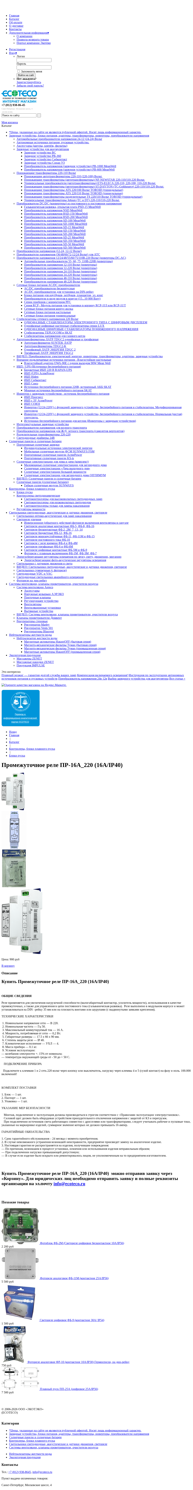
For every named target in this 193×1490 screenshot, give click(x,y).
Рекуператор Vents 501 (38, 628)
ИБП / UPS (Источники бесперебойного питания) (49, 366)
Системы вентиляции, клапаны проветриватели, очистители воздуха (53, 583)
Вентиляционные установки (42, 607)
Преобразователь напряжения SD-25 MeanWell (54, 237)
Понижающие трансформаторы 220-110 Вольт (46, 173)
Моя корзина (10, 122)
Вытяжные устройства (38, 611)
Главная (14, 15)
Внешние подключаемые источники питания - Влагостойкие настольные (64, 359)
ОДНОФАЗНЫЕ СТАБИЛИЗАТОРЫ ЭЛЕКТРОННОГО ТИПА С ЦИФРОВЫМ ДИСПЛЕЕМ (85, 322)
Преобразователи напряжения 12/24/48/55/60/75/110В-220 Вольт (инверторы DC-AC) (71, 257)
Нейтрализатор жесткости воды (37, 638)
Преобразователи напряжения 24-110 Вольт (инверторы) (60, 271)
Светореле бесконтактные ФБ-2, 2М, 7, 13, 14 (53, 529)
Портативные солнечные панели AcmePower (53, 454)
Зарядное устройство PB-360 (42, 156)
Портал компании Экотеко (34, 43)
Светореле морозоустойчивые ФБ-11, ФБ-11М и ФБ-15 (59, 536)
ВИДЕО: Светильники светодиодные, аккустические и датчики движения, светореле (72, 566)
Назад (13, 731)
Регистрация (17, 49)
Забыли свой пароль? (30, 85)
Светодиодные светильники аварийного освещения (50, 577)
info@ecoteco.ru (69, 1183)
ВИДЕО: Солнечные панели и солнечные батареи (49, 478)
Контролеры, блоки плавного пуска (32, 488)
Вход (13, 53)
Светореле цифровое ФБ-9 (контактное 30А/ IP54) (72, 1320)
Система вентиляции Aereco (35, 587)
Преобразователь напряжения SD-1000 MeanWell (55, 223)
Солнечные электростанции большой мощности (55, 471)
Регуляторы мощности (31, 509)
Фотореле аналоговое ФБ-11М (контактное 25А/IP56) (74, 1278)
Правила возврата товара (33, 39)
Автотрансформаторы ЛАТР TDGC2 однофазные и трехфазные (58, 339)
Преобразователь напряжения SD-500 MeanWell (55, 247)
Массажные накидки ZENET (35, 662)
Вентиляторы (32, 604)
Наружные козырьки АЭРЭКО (44, 594)
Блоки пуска (25, 492)
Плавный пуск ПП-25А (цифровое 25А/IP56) (69, 1389)
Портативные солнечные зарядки (38, 444)
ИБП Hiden (31, 376)
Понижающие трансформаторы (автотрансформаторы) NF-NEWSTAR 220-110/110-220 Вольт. (84, 179)
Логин (21, 56)
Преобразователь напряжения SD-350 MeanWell (55, 240)
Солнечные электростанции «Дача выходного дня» (57, 468)
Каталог (14, 19)
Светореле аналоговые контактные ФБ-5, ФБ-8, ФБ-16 (59, 526)
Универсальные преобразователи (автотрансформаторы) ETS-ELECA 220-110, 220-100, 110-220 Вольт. (90, 183)
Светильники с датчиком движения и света (44, 563)
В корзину (8, 965)
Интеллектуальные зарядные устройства (43, 424)
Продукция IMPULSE (31, 665)
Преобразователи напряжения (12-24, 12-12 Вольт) (49, 251)
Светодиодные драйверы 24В (36, 437)
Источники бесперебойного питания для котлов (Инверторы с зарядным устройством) (80, 420)
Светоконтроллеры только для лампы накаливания (57, 505)
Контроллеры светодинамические (38, 495)
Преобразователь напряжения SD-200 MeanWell (55, 234)
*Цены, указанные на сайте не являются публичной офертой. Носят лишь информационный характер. (75, 132)
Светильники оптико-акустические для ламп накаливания (54, 516)
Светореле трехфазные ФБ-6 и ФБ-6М (48, 546)
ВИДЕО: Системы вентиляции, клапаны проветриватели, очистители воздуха (67, 614)
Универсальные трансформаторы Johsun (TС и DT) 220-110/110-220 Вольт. (72, 200)
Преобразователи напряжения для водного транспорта (52, 427)
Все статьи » (177, 678)
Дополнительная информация (29, 32)
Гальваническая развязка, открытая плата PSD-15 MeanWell (62, 206)
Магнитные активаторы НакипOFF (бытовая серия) (57, 641)
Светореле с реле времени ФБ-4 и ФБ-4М (50, 543)
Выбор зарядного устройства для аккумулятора (138, 678)
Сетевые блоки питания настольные (47, 312)
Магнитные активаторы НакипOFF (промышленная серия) (62, 651)
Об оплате (15, 22)
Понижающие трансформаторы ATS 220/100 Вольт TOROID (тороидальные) (73, 190)
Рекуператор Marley (37, 624)
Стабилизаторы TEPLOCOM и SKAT (48, 332)
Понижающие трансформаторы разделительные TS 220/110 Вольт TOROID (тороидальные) (83, 196)
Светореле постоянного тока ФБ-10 (47, 539)
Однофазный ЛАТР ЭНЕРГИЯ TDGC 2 (50, 349)
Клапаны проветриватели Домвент (39, 617)
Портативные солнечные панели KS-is (49, 458)
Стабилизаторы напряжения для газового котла (54, 336)
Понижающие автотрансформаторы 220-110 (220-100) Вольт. (63, 176)
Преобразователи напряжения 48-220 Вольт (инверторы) (60, 281)
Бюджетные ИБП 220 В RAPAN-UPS (48, 370)
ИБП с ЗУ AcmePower (38, 400)
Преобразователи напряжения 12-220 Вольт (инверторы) (60, 268)
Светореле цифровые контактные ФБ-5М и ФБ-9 (55, 550)
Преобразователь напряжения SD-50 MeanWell (54, 244)
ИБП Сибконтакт (35, 380)
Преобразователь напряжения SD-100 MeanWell (55, 220)
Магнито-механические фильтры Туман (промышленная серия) (65, 648)
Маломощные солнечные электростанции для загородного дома (65, 465)
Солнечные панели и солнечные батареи (35, 441)
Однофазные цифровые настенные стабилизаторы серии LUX (64, 325)
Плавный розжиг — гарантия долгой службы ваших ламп (39, 675)
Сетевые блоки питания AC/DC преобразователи (48, 285)
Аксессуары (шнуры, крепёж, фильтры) (42, 145)
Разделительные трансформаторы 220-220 (43, 434)
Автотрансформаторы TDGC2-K (45, 346)
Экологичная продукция (25, 655)
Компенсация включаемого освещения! (102, 675)
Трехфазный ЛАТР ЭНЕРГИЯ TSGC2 (48, 353)
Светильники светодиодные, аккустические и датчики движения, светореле (58, 512)
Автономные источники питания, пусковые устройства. (53, 142)
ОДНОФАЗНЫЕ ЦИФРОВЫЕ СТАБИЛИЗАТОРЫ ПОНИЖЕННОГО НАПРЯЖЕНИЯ (81, 329)
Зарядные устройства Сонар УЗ (44, 162)
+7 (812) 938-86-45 (13, 105)
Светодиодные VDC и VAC (34, 573)
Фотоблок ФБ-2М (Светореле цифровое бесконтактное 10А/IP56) (82, 1243)
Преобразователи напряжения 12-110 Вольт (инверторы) (60, 264)
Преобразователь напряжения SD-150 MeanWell (55, 230)
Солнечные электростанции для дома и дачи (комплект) (53, 461)
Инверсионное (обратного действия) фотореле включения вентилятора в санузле (76, 522)
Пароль (21, 63)
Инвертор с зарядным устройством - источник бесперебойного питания (63, 393)
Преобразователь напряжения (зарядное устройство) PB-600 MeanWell (69, 169)
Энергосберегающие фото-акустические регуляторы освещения (65, 560)
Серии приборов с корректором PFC (47, 302)
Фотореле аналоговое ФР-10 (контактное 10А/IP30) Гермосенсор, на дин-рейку (78, 1362)
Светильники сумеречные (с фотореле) (42, 570)
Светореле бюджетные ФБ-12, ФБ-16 (48, 533)
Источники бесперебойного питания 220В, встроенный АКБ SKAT (67, 386)
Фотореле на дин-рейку (32, 580)
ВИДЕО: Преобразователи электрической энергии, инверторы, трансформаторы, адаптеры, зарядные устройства (90, 356)
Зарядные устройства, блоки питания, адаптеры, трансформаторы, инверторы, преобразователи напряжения (79, 135)
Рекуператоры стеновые (32, 621)
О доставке (16, 25)
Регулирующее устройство (41, 600)
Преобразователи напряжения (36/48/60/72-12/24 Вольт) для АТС (58, 254)
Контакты (15, 29)
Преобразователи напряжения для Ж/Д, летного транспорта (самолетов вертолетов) (70, 431)
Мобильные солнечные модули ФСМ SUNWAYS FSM (59, 451)
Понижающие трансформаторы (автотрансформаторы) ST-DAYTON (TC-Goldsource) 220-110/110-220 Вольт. (94, 186)
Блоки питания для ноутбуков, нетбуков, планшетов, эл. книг (63, 295)
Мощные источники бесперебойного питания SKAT (58, 390)
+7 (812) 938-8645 (19, 1472)
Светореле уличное (29, 519)
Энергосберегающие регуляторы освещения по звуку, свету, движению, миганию (69, 556)
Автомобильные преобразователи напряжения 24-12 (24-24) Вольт (59, 139)
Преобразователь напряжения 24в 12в (82, 678)
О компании (24, 36)
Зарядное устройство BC (40, 152)
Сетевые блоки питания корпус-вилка (48, 308)
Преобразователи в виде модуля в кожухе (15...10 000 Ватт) (62, 298)
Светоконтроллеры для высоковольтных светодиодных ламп (63, 499)
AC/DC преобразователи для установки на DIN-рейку (59, 291)
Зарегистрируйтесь (29, 82)
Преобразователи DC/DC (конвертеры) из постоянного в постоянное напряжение (69, 203)
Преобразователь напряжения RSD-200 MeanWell (56, 217)
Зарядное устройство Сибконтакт (45, 159)
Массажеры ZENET (29, 658)
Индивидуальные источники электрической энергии (58, 448)
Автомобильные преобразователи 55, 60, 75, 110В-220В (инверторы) (68, 261)
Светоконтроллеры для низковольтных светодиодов (57, 502)
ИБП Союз (31, 383)
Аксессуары (32, 590)
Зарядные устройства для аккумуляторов (43, 149)
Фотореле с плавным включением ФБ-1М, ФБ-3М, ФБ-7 (60, 553)
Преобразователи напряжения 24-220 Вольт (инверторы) (60, 274)
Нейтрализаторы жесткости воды (30, 634)
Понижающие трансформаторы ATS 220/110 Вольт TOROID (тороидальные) (73, 193)
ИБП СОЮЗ (32, 403)
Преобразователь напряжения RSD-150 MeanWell (56, 213)
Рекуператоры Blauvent (39, 631)
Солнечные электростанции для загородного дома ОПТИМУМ (65, 475)
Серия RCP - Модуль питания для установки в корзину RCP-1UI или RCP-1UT (75, 305)
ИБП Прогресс (33, 397)
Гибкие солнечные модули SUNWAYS (49, 485)
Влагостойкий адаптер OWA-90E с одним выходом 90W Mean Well (67, 363)
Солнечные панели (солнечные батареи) (43, 482)
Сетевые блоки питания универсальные (50, 315)
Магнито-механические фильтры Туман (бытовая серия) (60, 645)
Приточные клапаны (37, 597)
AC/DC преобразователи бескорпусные (49, 288)
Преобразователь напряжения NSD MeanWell (53, 210)
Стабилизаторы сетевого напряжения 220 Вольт (47, 319)
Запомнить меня (31, 71)
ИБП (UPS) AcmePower (39, 373)
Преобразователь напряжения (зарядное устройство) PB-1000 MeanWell (70, 166)
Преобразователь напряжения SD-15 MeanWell (54, 227)
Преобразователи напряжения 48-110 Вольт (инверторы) (60, 278)
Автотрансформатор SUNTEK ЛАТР (48, 342)
